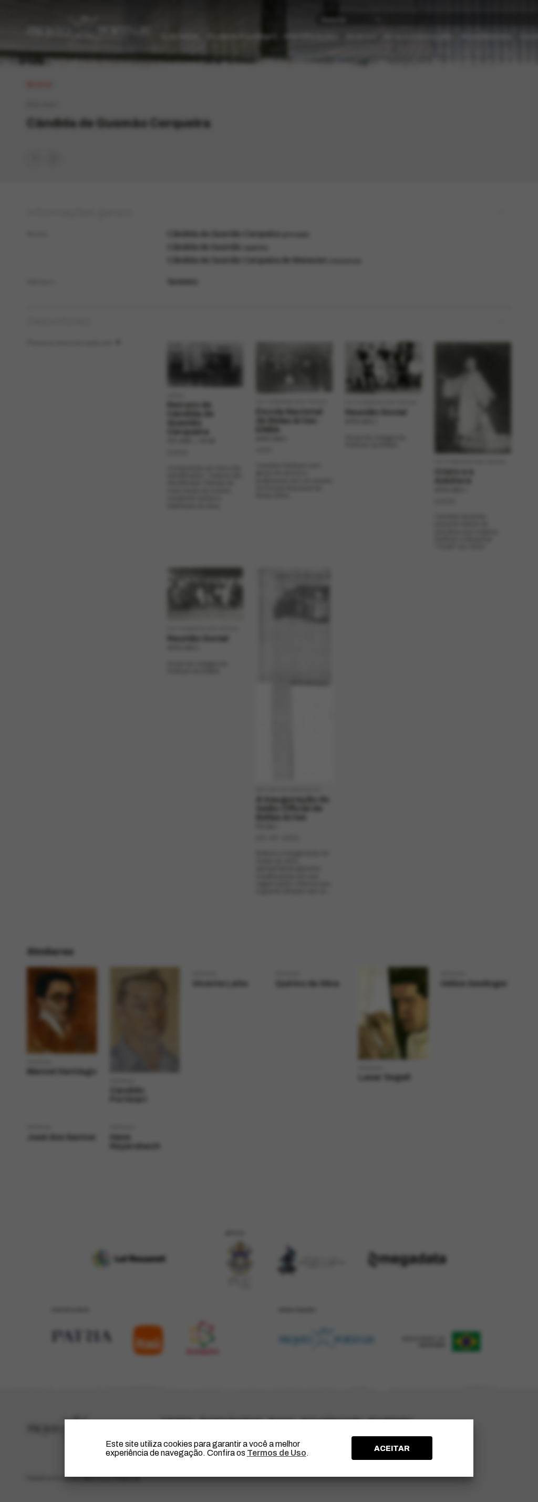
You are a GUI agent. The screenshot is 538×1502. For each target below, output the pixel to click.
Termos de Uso (276, 1452)
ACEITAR (392, 1448)
